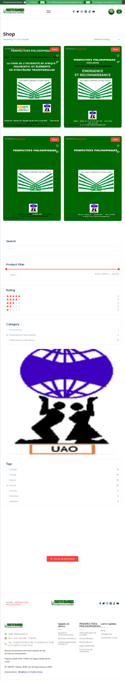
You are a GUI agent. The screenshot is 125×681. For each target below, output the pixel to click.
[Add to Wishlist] (57, 55)
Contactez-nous (109, 637)
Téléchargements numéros (67, 643)
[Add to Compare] (57, 61)
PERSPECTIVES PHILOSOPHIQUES (90, 625)
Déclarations (85, 642)
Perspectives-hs (14, 217)
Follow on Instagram (64, 559)
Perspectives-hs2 (75, 124)
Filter (13, 275)
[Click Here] (119, 11)
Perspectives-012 (75, 218)
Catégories (106, 634)
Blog (103, 630)
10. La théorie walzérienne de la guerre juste (60, 2)
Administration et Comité (87, 633)
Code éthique (86, 638)
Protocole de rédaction (85, 650)
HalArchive (36, 672)
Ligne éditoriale (87, 645)
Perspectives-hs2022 (16, 124)
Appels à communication (66, 633)
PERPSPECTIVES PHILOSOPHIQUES (17, 603)
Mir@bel (22, 672)
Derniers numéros (67, 638)
